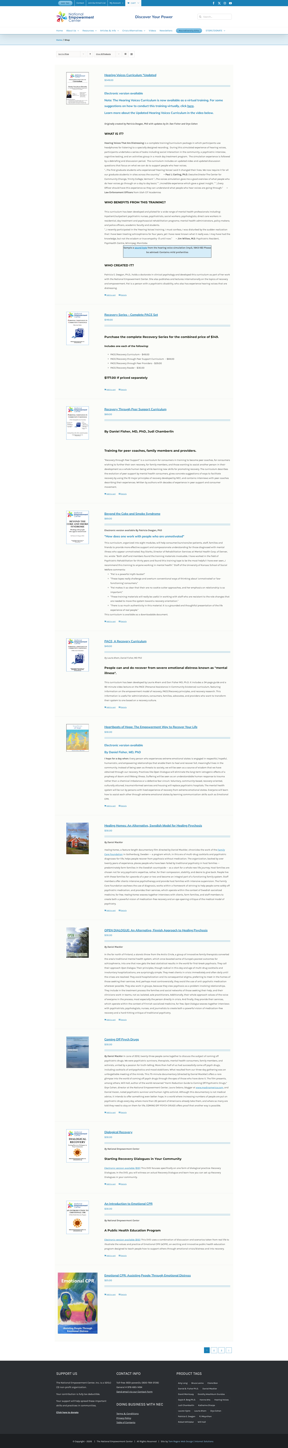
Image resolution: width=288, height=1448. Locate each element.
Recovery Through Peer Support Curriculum (135, 409)
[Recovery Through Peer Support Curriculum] (78, 423)
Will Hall (202, 1422)
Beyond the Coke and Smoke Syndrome (132, 513)
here (190, 106)
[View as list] (131, 54)
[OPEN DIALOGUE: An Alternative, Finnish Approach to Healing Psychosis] (78, 942)
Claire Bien (212, 1383)
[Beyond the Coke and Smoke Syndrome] (78, 527)
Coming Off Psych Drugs (121, 1039)
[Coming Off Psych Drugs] (78, 1052)
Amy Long (183, 1383)
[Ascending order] (90, 54)
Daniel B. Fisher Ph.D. (188, 1388)
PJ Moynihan (205, 1416)
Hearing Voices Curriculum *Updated (130, 75)
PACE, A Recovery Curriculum (125, 641)
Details (124, 295)
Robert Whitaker (186, 1422)
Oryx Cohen (215, 1411)
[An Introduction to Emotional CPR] (78, 1217)
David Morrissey (186, 1394)
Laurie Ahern (200, 1411)
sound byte (141, 247)
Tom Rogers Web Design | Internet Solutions (190, 1441)
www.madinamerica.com (209, 1087)
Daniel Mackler (209, 1388)
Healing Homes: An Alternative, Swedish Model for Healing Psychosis (153, 825)
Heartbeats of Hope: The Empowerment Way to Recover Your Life (150, 727)
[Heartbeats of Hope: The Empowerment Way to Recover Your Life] (78, 738)
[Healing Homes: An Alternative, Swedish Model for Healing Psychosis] (78, 838)
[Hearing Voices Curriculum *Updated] (78, 88)
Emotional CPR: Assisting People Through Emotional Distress (147, 1275)
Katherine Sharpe (206, 1405)
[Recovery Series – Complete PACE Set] (78, 328)
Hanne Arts (205, 1399)
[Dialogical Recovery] (78, 1145)
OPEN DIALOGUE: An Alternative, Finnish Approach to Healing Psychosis (156, 930)
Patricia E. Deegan (186, 1416)
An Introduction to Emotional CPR (128, 1203)
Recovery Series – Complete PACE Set (131, 314)
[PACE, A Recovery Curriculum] (78, 654)
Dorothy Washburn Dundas (211, 1394)
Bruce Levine (197, 1383)
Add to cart (111, 295)
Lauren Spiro (184, 1411)
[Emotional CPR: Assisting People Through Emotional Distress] (78, 1303)
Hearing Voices (221, 1399)
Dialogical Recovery (118, 1132)
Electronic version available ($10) (122, 1168)
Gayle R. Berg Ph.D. (187, 1399)
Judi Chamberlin (186, 1405)
